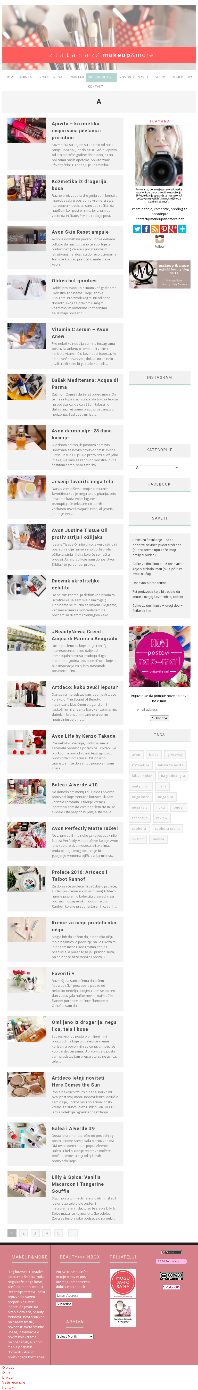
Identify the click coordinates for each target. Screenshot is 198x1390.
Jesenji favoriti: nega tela (82, 481)
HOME (10, 77)
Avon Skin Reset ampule (80, 232)
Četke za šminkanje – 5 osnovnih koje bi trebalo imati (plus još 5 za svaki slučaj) (158, 569)
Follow (159, 246)
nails (163, 786)
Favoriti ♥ (63, 973)
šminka (158, 839)
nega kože (140, 797)
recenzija (139, 818)
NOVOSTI (126, 77)
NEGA (57, 77)
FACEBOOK (159, 484)
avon (136, 754)
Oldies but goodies (74, 280)
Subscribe (63, 1304)
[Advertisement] (163, 330)
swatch (138, 839)
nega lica (165, 797)
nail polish (141, 786)
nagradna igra (173, 776)
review (161, 818)
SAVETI (144, 77)
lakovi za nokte (171, 765)
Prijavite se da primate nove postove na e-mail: (159, 698)
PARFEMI (77, 77)
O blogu (8, 1367)
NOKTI (44, 77)
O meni (7, 1372)
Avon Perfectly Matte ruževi (85, 828)
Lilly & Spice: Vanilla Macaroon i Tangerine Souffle (78, 1184)
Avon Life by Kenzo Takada (84, 736)
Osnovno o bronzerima (150, 583)
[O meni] (160, 203)
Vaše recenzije (13, 1382)
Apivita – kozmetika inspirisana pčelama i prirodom (77, 130)
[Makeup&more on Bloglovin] (171, 1264)
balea (154, 754)
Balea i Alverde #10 (75, 784)
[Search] (191, 86)
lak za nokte (142, 776)
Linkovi (7, 1377)
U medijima (183, 77)
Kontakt (95, 86)
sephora (139, 828)
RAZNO (160, 77)
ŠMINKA (25, 77)
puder (179, 807)
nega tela (140, 807)
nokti (160, 807)
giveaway (175, 754)
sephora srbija (167, 828)
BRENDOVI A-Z (100, 77)
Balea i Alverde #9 (73, 1128)
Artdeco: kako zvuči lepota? (85, 687)
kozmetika (140, 765)
